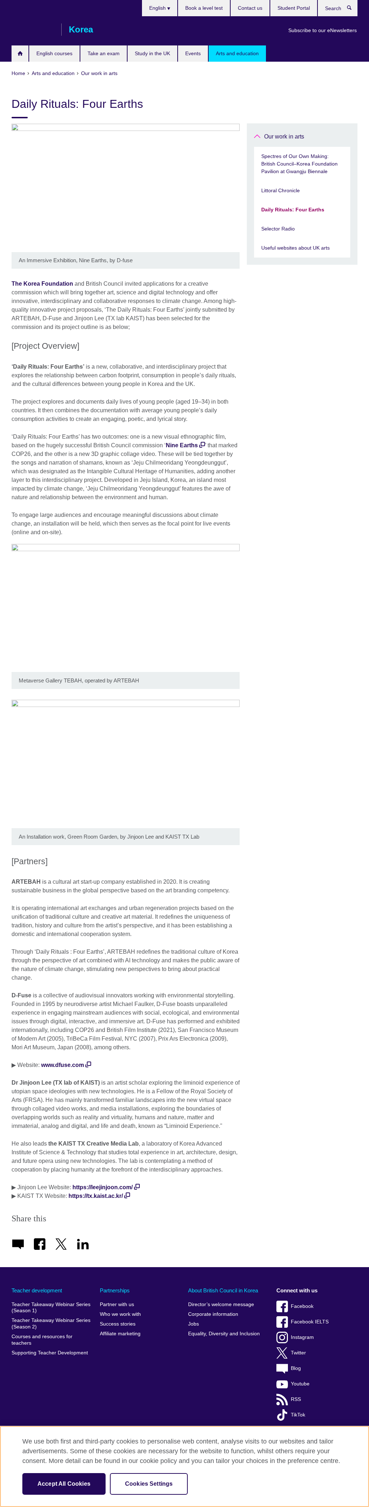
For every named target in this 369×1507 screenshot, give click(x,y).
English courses (54, 53)
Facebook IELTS (310, 1321)
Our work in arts (284, 136)
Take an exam (104, 53)
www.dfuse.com (62, 1065)
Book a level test (204, 8)
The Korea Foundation (42, 284)
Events (193, 53)
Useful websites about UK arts (295, 248)
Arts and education (237, 53)
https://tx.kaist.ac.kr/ (95, 1196)
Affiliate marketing (120, 1333)
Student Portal (293, 8)
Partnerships (115, 1290)
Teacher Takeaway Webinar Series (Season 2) (51, 1324)
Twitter (298, 1353)
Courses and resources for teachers (42, 1340)
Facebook (302, 1306)
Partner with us (117, 1304)
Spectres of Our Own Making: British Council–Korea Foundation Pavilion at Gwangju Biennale (299, 163)
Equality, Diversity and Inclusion (224, 1333)
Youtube (300, 1384)
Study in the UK (152, 53)
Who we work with (120, 1314)
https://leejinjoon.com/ (102, 1187)
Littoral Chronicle (280, 190)
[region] (184, 1466)
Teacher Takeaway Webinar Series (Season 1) (51, 1308)
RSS (296, 1399)
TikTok (298, 1415)
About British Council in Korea (223, 1290)
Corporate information (213, 1314)
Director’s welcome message (221, 1304)
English (158, 8)
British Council (33, 29)
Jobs (193, 1324)
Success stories (117, 1324)
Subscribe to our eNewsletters (322, 30)
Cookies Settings (149, 1484)
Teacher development (37, 1290)
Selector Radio (278, 229)
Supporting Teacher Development (50, 1353)
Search (352, 9)
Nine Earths (182, 445)
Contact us (250, 8)
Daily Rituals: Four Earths (292, 209)
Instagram (302, 1337)
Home (20, 53)
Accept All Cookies (63, 1484)
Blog (296, 1368)
